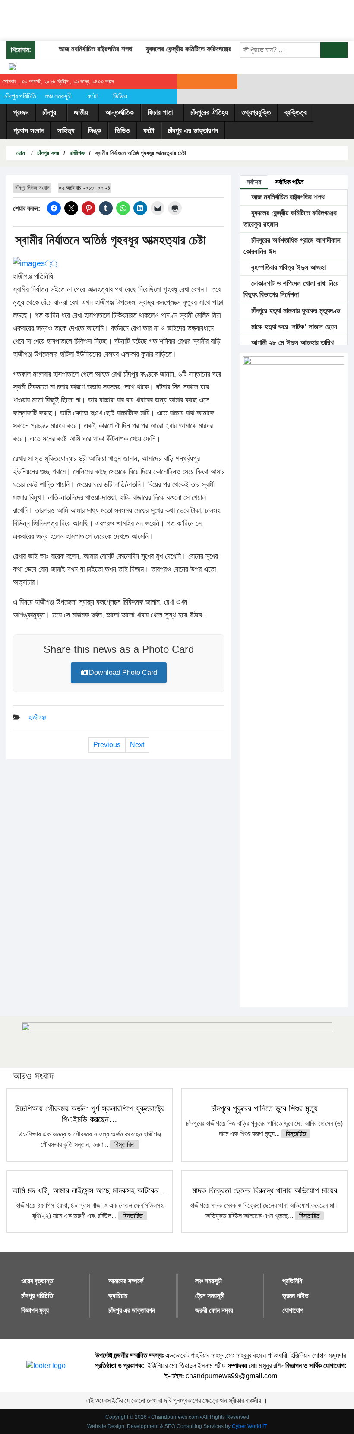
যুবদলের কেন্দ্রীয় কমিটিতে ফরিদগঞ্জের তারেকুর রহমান (198, 49)
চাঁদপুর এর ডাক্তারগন (193, 131)
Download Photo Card (123, 672)
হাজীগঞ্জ (77, 152)
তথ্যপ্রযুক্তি (256, 112)
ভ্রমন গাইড (295, 1295)
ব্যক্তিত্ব (295, 112)
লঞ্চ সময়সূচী (58, 96)
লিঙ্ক (94, 131)
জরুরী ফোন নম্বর (214, 1310)
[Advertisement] (157, 19)
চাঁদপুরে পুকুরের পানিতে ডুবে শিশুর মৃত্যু (264, 1108)
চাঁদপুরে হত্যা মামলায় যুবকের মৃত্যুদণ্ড (294, 311)
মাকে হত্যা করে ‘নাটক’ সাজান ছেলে (293, 327)
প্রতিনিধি (292, 1281)
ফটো (92, 96)
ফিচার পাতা (160, 112)
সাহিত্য (65, 131)
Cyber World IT (249, 1426)
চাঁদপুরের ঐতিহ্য (209, 112)
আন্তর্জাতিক (119, 112)
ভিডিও (120, 96)
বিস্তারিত (124, 1144)
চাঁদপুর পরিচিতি (20, 96)
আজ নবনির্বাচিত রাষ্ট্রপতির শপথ (87, 49)
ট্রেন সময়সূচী (209, 1295)
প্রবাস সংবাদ (28, 131)
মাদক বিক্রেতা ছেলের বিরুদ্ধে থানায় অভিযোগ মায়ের (264, 1190)
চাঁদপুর (49, 112)
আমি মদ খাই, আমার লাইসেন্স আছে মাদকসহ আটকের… (90, 1190)
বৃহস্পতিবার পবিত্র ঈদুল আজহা (287, 267)
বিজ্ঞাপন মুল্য (35, 1310)
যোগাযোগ (292, 1310)
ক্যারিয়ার (117, 1295)
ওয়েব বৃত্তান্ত (37, 1281)
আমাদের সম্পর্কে (125, 1281)
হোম (20, 152)
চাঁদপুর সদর (48, 152)
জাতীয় (81, 112)
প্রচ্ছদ (20, 112)
